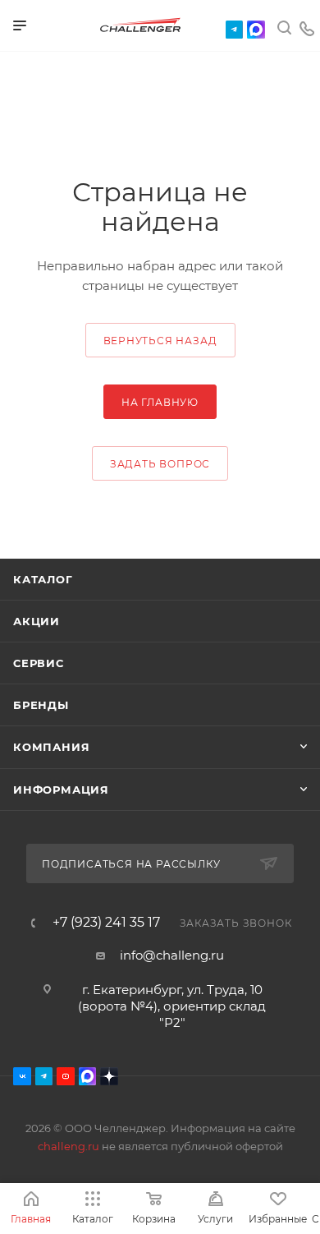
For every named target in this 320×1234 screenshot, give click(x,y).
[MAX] (256, 30)
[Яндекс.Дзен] (109, 1076)
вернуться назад (160, 340)
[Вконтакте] (22, 1076)
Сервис (38, 663)
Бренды (41, 704)
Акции (36, 621)
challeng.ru (68, 1146)
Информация (61, 789)
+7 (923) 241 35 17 (106, 922)
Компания (51, 746)
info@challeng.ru (172, 955)
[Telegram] (235, 30)
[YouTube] (66, 1076)
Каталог (43, 579)
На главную (160, 402)
